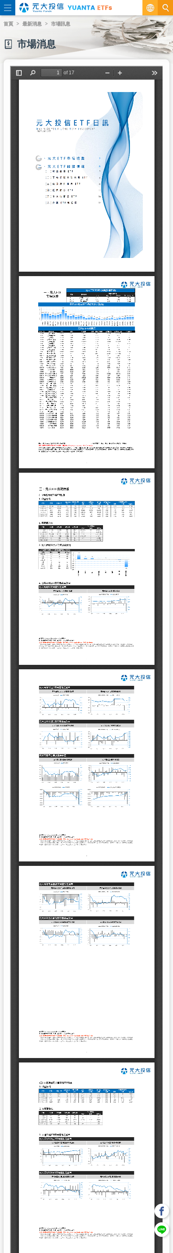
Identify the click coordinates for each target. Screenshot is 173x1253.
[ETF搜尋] (165, 7)
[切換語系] (150, 7)
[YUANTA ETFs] (90, 7)
